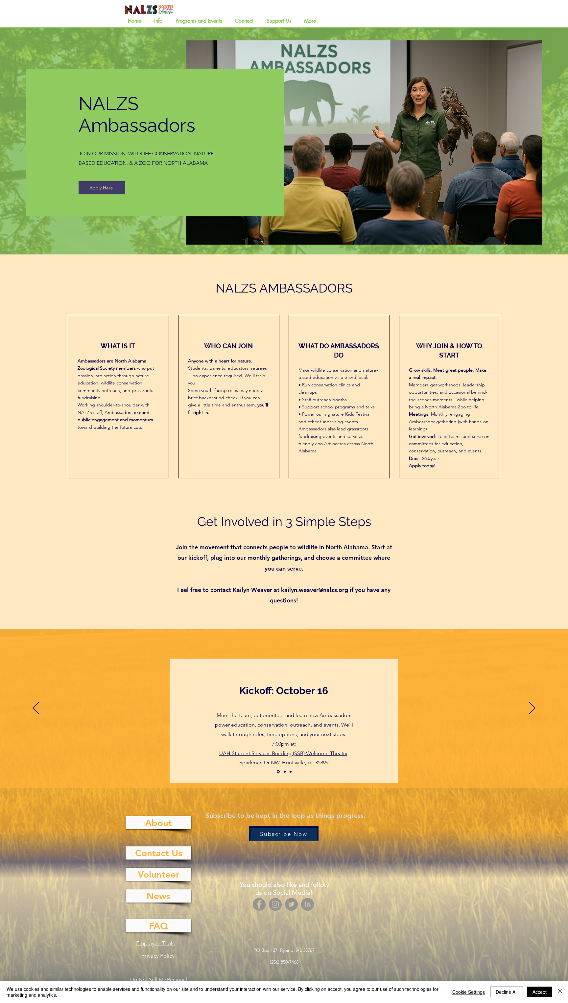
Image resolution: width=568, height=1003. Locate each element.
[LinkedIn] (307, 904)
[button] (160, 21)
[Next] (532, 708)
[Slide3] (291, 772)
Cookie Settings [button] (468, 992)
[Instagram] (275, 904)
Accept (539, 992)
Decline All (506, 992)
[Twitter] (291, 904)
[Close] (560, 992)
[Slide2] (284, 771)
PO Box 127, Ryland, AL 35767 (284, 950)
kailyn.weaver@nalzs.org (314, 590)
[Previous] (36, 708)
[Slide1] (278, 772)
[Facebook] (259, 904)
